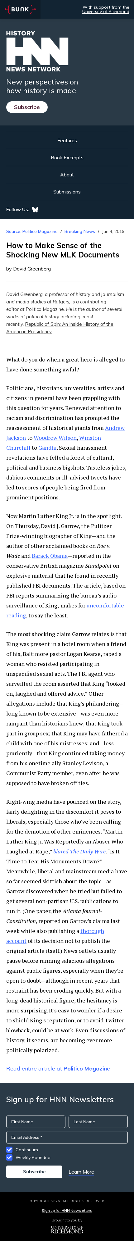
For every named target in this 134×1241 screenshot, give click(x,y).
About (67, 174)
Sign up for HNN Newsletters (67, 1210)
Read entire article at (58, 1068)
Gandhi (47, 447)
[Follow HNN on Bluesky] (35, 210)
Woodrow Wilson (55, 437)
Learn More (81, 1172)
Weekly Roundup (33, 1157)
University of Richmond (105, 11)
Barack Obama (50, 555)
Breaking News (80, 231)
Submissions (67, 192)
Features (67, 140)
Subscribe (27, 107)
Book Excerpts (67, 157)
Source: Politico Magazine (32, 231)
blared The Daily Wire (79, 851)
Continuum (27, 1149)
